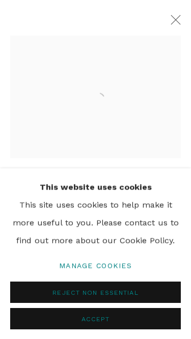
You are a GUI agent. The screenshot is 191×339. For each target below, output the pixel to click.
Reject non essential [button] (95, 292)
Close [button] (173, 22)
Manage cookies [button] (95, 265)
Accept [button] (95, 318)
